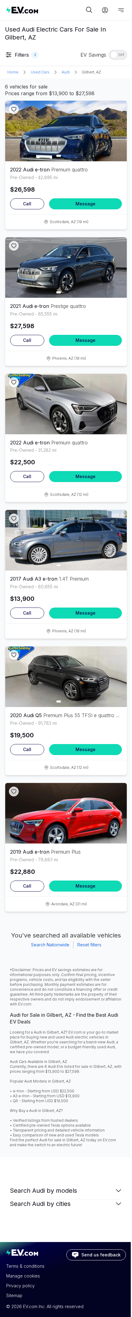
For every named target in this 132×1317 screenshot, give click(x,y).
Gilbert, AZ (91, 72)
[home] (45, 10)
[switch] (118, 55)
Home (12, 72)
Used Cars (40, 72)
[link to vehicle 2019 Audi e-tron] (66, 813)
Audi (66, 72)
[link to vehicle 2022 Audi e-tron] (66, 131)
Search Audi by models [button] (43, 1190)
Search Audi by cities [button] (40, 1203)
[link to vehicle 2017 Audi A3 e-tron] (66, 540)
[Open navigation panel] (121, 10)
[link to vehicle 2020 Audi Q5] (66, 676)
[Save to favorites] (14, 109)
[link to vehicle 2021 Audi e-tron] (66, 267)
